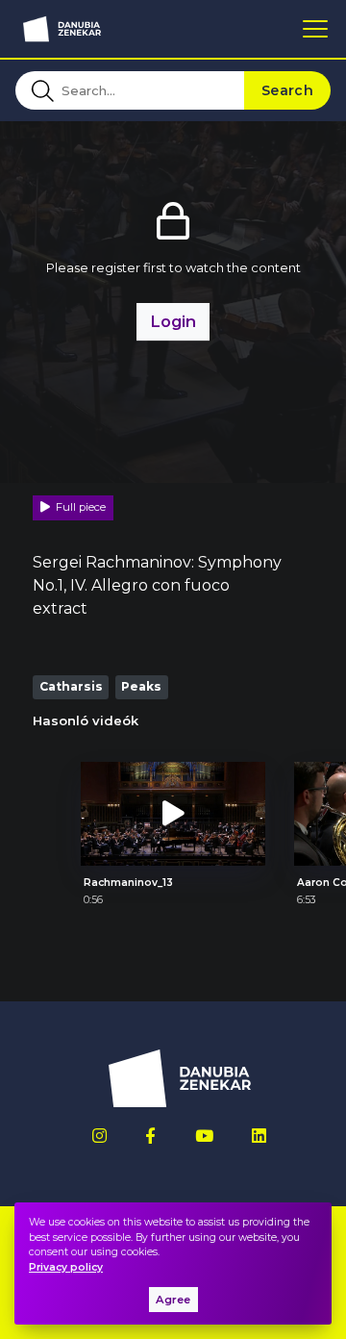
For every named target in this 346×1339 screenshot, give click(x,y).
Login (173, 321)
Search (287, 90)
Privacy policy (66, 1267)
